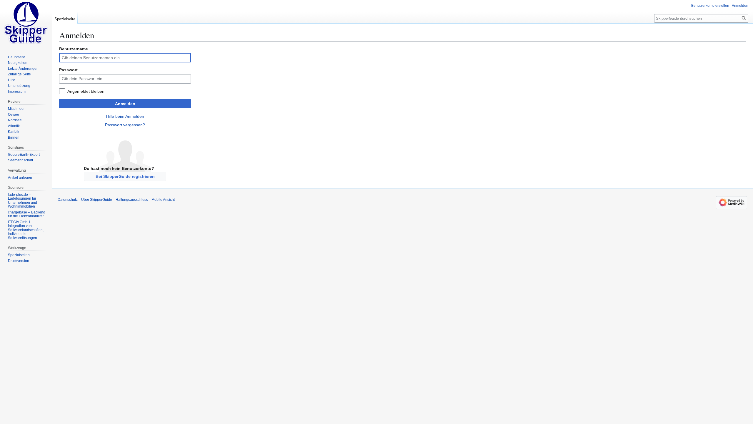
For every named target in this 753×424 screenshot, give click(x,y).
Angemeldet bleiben (85, 91)
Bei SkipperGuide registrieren (125, 176)
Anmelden (125, 103)
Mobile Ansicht (163, 200)
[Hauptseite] (25, 23)
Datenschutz (68, 200)
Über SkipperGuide (96, 200)
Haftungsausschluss (132, 200)
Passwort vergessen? (125, 124)
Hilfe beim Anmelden (125, 116)
